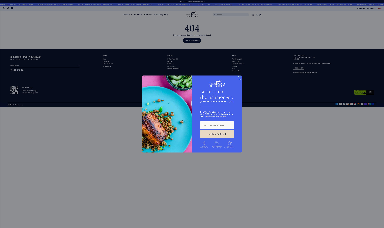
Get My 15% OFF (217, 134)
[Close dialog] (239, 78)
